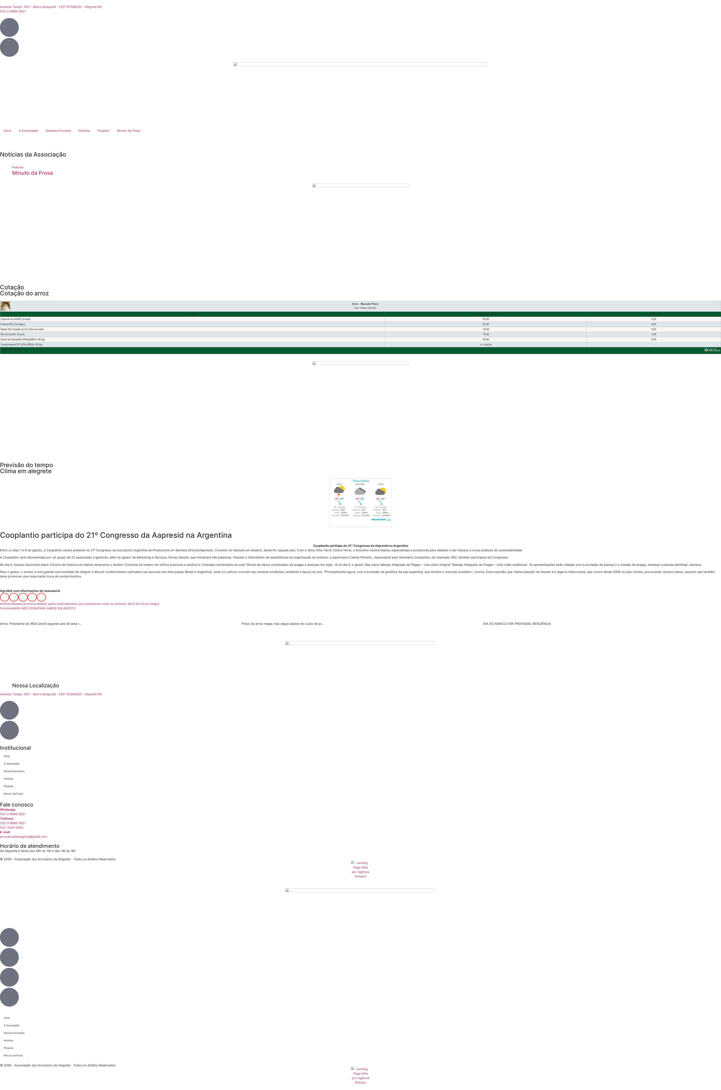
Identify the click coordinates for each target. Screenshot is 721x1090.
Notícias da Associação (33, 154)
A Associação (28, 130)
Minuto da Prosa (128, 130)
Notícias (84, 130)
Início (7, 130)
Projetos (103, 130)
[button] (4, 597)
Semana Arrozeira (58, 130)
